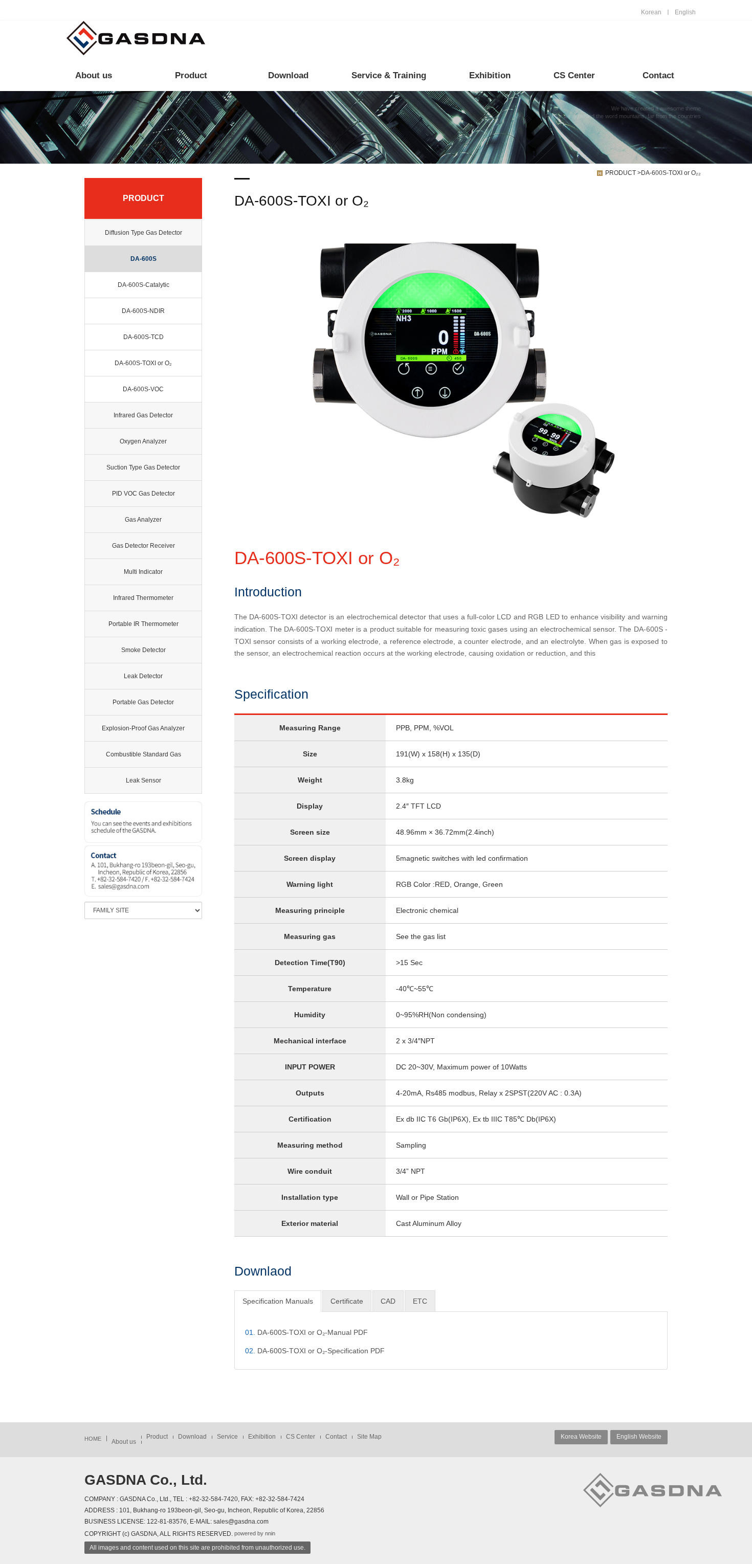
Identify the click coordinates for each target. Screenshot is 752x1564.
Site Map (369, 1436)
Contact (658, 75)
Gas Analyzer (143, 519)
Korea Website (581, 1436)
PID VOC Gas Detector (143, 493)
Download (288, 75)
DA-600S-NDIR (143, 311)
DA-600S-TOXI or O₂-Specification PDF (315, 1351)
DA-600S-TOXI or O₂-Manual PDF (306, 1332)
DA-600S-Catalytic (143, 284)
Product (191, 75)
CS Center (574, 75)
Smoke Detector (143, 650)
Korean (651, 12)
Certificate (346, 1301)
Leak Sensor (143, 780)
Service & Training (388, 75)
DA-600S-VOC (143, 389)
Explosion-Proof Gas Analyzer (143, 728)
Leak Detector (143, 676)
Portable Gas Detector (143, 702)
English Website (638, 1436)
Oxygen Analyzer (143, 441)
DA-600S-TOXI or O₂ (143, 363)
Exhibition (490, 75)
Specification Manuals (277, 1301)
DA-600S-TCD (143, 337)
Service (227, 1436)
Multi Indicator (143, 571)
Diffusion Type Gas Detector (143, 232)
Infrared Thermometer (143, 597)
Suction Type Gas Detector (143, 467)
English (685, 12)
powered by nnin (254, 1533)
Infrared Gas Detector (143, 415)
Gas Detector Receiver (143, 545)
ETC (420, 1301)
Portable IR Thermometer (143, 624)
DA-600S (143, 258)
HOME (92, 1439)
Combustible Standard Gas (143, 754)
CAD (388, 1301)
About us (93, 75)
